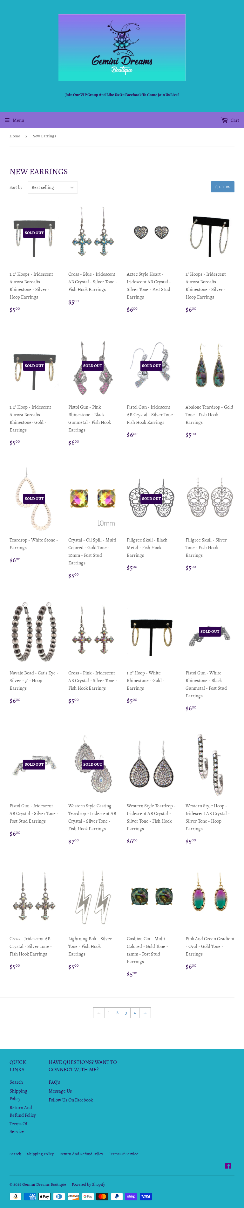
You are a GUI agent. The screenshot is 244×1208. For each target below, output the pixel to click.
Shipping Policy (40, 1153)
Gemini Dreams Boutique (44, 1184)
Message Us (60, 1091)
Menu (18, 120)
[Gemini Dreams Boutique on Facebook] (228, 1166)
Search (16, 1082)
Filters (222, 187)
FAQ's (54, 1082)
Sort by (16, 187)
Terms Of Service (123, 1153)
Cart (234, 120)
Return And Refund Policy (81, 1153)
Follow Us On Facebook (71, 1100)
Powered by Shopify (88, 1184)
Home (15, 136)
